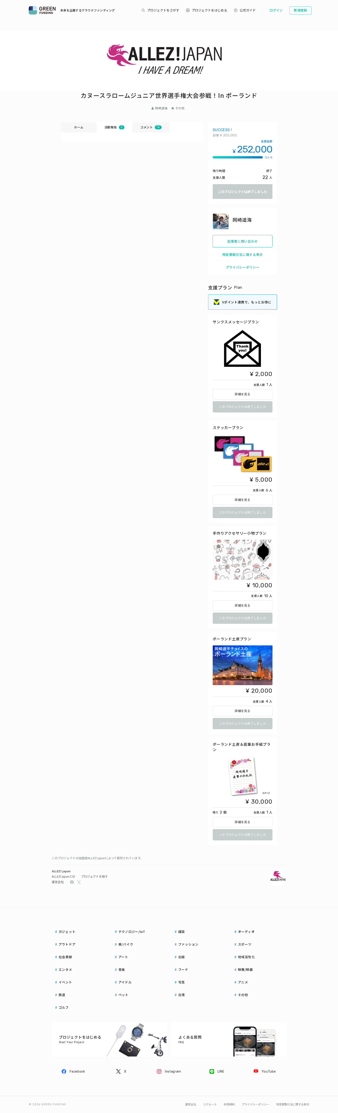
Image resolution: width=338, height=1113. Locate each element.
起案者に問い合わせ (242, 241)
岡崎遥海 (161, 108)
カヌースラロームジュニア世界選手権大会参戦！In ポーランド (169, 95)
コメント (150, 127)
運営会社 (58, 882)
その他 (180, 108)
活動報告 (113, 127)
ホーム (78, 127)
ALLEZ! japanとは (63, 876)
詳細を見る (242, 394)
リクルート (210, 1104)
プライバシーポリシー (243, 267)
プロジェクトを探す (94, 876)
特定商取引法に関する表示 (242, 254)
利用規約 (229, 1104)
